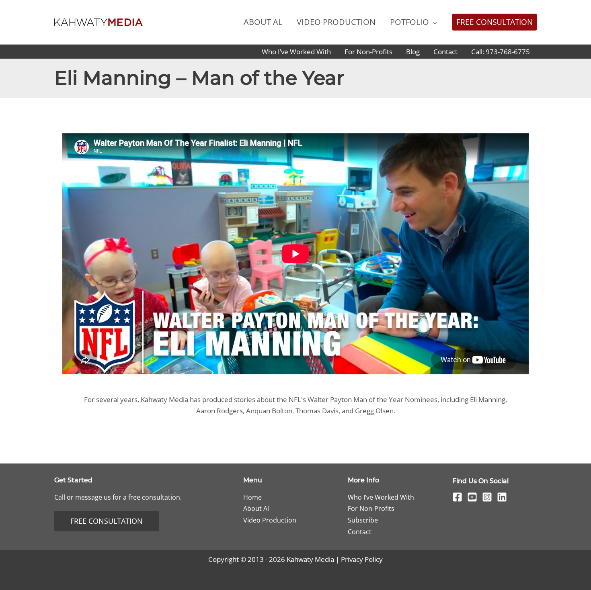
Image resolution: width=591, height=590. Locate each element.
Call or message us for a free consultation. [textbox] (118, 497)
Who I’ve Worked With (381, 497)
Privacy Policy (362, 559)
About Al (256, 508)
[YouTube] (472, 497)
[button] (433, 21)
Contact (359, 531)
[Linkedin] (502, 497)
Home (252, 497)
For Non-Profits (371, 508)
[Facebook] (457, 497)
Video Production (269, 520)
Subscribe (363, 520)
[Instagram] (487, 497)
